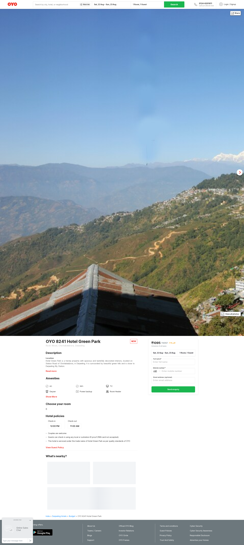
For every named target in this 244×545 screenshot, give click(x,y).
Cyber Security (196, 526)
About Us (91, 526)
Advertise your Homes (199, 540)
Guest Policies (166, 531)
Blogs (89, 535)
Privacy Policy (166, 535)
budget (72, 516)
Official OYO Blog (126, 526)
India (48, 516)
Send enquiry (173, 389)
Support (90, 540)
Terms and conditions (169, 526)
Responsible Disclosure (200, 535)
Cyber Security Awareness (201, 531)
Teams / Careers (94, 531)
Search (174, 4)
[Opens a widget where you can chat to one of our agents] (17, 530)
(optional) (162, 377)
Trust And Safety (167, 540)
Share (237, 13)
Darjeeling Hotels (59, 516)
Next (240, 172)
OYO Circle (123, 535)
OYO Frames (124, 540)
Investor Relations (126, 531)
